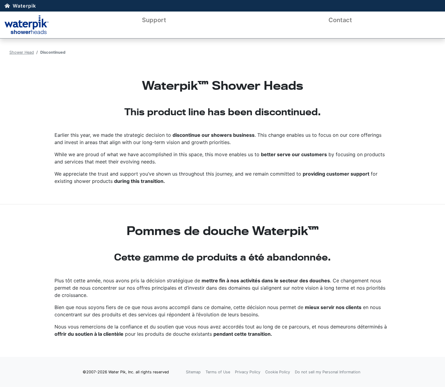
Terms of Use (218, 372)
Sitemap (193, 372)
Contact (340, 20)
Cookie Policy (277, 372)
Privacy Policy (247, 372)
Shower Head (21, 52)
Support (154, 20)
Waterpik (24, 6)
